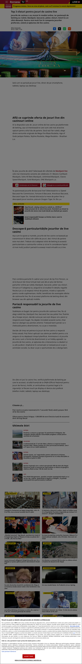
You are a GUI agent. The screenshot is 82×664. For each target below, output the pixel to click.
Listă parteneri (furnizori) (9, 651)
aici (74, 633)
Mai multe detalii (74, 626)
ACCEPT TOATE (28, 656)
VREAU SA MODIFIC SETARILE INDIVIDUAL (28, 660)
